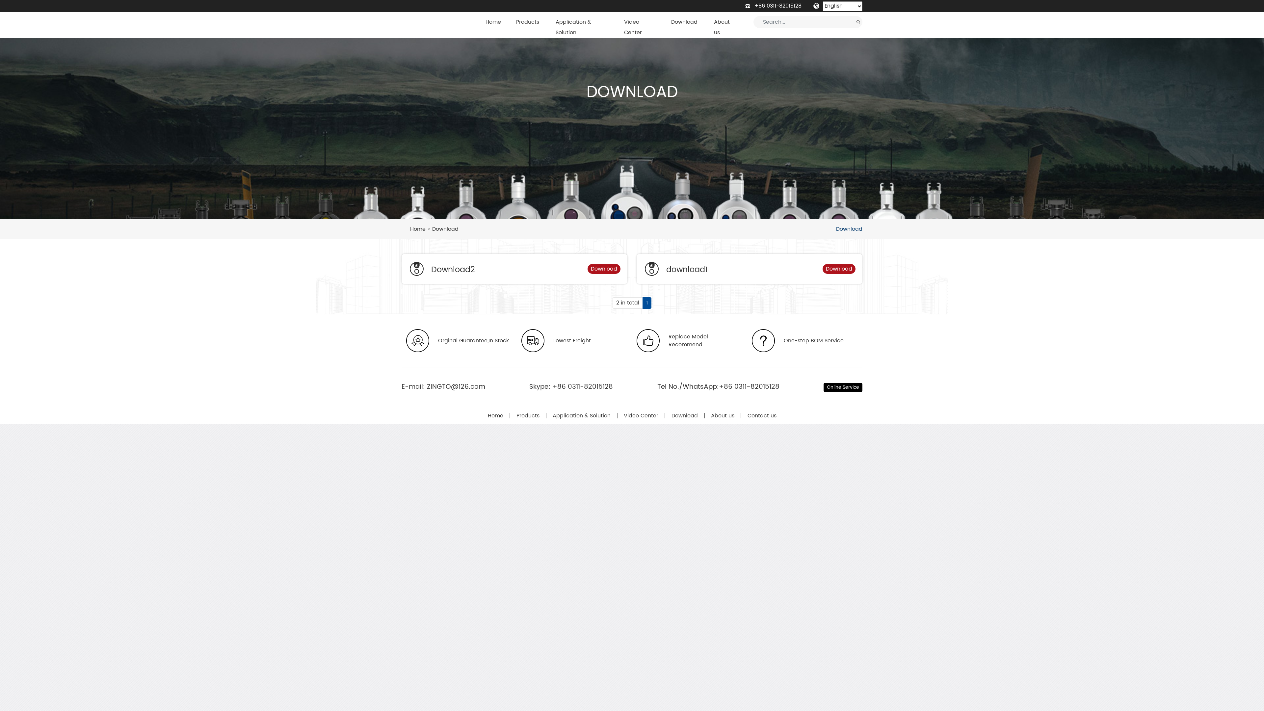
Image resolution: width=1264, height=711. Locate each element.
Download (684, 22)
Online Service (843, 387)
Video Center (633, 27)
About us (722, 27)
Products (527, 22)
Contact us (762, 415)
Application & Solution (573, 27)
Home (493, 22)
